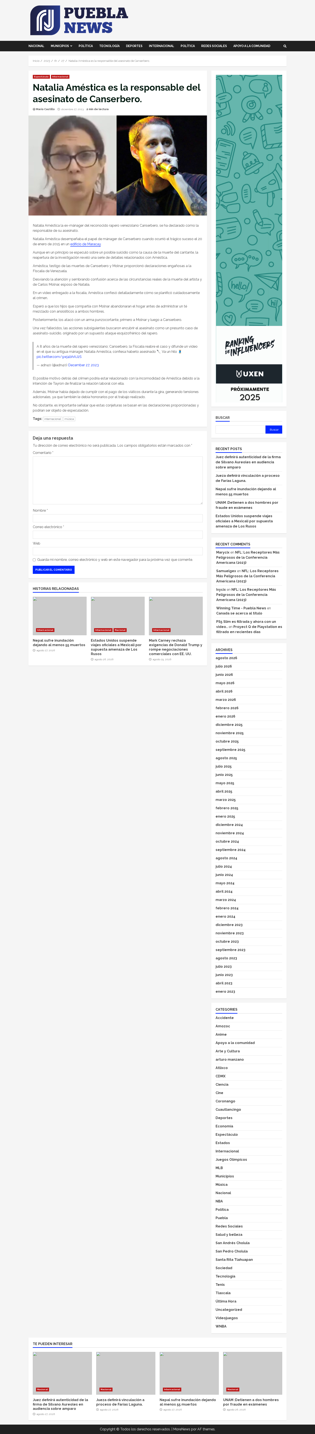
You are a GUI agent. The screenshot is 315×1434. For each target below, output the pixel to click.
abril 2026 (224, 691)
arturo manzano (230, 1059)
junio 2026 (224, 675)
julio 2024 (224, 866)
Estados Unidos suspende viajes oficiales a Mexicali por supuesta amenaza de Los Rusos (118, 616)
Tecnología (109, 46)
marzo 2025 (226, 800)
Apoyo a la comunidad (251, 46)
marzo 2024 (226, 900)
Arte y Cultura (228, 1051)
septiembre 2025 (230, 750)
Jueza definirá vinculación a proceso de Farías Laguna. (125, 1373)
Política (86, 46)
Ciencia (222, 1085)
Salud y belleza (229, 1235)
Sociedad (224, 1268)
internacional (52, 419)
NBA (219, 1201)
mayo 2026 (225, 683)
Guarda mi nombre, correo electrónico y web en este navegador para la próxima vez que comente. (115, 560)
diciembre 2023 (229, 925)
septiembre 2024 (231, 850)
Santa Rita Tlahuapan (234, 1260)
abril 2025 (224, 791)
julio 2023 (224, 966)
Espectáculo (41, 76)
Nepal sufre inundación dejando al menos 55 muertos (60, 616)
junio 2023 (224, 975)
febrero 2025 (227, 808)
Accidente (225, 1018)
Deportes (134, 46)
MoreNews (181, 1429)
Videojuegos (227, 1318)
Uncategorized (229, 1310)
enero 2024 (225, 916)
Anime (221, 1034)
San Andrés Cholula (233, 1243)
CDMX (220, 1076)
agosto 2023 (226, 958)
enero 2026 (225, 716)
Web (36, 543)
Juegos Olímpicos (231, 1160)
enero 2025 (225, 816)
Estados (223, 1143)
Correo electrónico (48, 527)
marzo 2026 (226, 700)
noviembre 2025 (230, 733)
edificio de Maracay (85, 244)
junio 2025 (224, 775)
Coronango (225, 1101)
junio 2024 (224, 875)
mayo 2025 (225, 783)
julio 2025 (224, 766)
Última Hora (226, 1301)
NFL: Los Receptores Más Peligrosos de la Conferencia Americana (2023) (248, 557)
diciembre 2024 (229, 825)
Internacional (161, 46)
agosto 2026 (226, 658)
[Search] (285, 46)
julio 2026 (224, 666)
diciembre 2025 (229, 725)
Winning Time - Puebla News (241, 608)
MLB (219, 1168)
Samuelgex (226, 571)
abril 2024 (224, 891)
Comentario (43, 453)
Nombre (40, 510)
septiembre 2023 (230, 950)
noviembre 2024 (230, 833)
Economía (224, 1126)
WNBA (221, 1326)
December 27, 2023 (83, 365)
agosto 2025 (226, 758)
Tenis (220, 1285)
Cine (219, 1093)
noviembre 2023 (230, 933)
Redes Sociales (214, 46)
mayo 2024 (225, 883)
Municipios (60, 46)
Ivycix (221, 590)
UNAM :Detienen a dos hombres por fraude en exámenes (252, 1373)
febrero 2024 (227, 908)
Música (222, 1185)
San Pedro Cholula (232, 1251)
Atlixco (222, 1068)
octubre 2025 (227, 741)
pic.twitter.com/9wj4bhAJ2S (59, 357)
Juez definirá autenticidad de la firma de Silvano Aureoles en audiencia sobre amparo (248, 462)
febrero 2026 (227, 708)
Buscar (223, 418)
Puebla (222, 1218)
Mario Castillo (45, 109)
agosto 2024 (226, 858)
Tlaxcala (223, 1293)
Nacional (36, 46)
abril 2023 (224, 983)
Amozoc (223, 1026)
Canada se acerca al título (239, 613)
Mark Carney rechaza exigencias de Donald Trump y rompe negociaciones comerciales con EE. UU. (176, 616)
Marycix (223, 552)
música (69, 419)
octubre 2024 (227, 841)
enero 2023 (225, 991)
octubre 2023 (227, 941)
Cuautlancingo (228, 1110)
